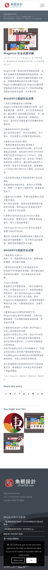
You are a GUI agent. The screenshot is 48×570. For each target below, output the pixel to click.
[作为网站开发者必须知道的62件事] (34, 423)
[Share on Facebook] (6, 393)
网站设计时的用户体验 (13, 534)
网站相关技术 (11, 61)
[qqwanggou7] (21, 39)
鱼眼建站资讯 (10, 14)
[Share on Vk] (33, 393)
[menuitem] (7, 566)
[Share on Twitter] (10, 393)
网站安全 (32, 376)
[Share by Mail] (42, 393)
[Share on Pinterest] (19, 393)
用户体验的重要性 (11, 538)
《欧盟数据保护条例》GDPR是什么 (19, 529)
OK (31, 560)
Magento (27, 58)
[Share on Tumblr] (28, 393)
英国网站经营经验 (25, 61)
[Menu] (40, 5)
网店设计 (24, 376)
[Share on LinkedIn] (24, 393)
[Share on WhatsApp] (15, 393)
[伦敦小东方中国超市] (14, 423)
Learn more (18, 560)
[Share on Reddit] (37, 393)
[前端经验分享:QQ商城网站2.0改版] (14, 443)
